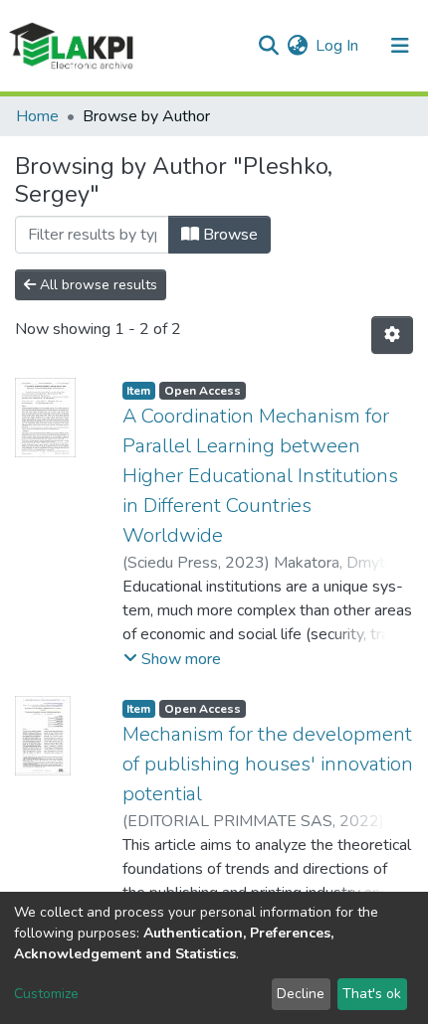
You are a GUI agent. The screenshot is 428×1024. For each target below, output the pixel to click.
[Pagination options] (392, 335)
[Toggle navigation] (400, 46)
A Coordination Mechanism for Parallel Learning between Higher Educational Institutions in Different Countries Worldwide (260, 476)
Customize (46, 993)
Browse (228, 235)
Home (37, 116)
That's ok (371, 993)
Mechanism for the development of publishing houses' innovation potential (267, 764)
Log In (338, 46)
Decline (300, 993)
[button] (297, 46)
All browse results (96, 284)
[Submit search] (268, 46)
